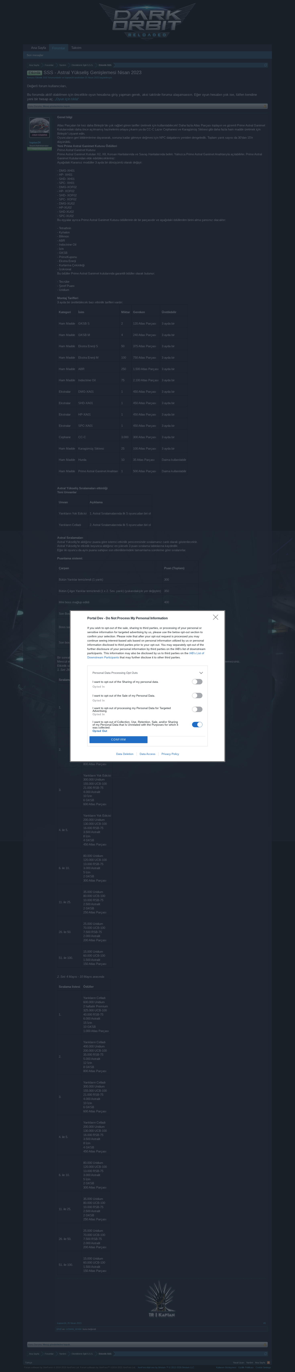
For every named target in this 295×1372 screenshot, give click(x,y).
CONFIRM (118, 739)
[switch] (197, 681)
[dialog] (147, 686)
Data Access (147, 754)
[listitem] (147, 673)
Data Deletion (124, 754)
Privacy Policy (170, 754)
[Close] (217, 618)
